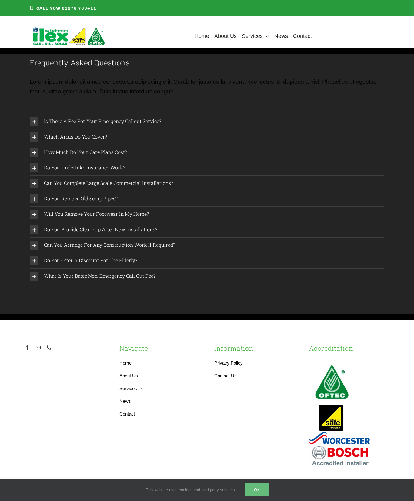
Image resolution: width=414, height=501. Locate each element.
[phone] (49, 347)
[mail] (38, 347)
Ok (257, 489)
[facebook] (27, 347)
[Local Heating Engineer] (69, 27)
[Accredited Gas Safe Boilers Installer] (331, 406)
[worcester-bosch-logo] (339, 435)
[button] (207, 121)
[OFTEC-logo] (332, 361)
